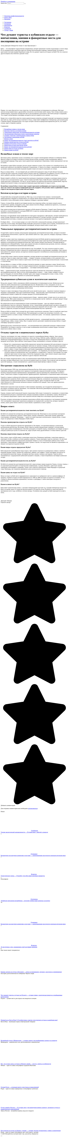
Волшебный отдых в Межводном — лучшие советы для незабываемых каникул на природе (29, 1040)
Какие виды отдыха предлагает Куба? (15, 145)
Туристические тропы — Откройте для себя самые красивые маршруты (23, 876)
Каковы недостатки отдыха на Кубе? (15, 143)
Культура (7, 27)
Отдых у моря (8, 30)
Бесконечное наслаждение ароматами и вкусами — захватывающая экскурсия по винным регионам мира (33, 855)
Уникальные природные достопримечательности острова (22, 132)
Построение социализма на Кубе (14, 137)
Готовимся (7, 24)
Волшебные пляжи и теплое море (14, 129)
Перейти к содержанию (8, 1)
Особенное (7, 28)
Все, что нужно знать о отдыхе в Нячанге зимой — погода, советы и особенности (26, 1064)
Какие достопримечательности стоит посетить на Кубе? (21, 140)
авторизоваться (32, 808)
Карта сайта (8, 17)
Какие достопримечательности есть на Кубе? (18, 147)
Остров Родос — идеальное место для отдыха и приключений (20, 1087)
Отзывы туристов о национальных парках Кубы (19, 135)
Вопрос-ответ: (8, 139)
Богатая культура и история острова (15, 130)
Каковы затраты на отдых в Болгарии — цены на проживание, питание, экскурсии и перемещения (31, 972)
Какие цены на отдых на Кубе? (13, 148)
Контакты (7, 19)
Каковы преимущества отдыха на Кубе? (16, 142)
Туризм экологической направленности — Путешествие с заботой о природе (24, 832)
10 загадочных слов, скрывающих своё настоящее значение (19, 947)
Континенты (8, 25)
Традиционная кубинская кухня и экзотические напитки (21, 134)
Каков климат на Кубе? (11, 150)
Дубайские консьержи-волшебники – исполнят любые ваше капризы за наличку (25, 900)
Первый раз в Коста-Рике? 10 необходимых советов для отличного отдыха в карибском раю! (29, 1020)
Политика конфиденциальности (14, 16)
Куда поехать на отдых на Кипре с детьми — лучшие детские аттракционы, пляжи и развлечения (31, 1130)
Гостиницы (7, 22)
